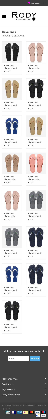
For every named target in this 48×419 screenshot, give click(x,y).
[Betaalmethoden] (8, 412)
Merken (11, 36)
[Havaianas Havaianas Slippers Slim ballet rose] (36, 52)
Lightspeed (6, 408)
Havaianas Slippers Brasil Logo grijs (10, 252)
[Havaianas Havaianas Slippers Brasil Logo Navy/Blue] (36, 237)
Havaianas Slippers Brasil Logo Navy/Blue (35, 252)
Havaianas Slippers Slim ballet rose (34, 67)
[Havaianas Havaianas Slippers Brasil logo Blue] (36, 274)
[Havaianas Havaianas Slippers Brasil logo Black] (12, 311)
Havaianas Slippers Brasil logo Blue (34, 289)
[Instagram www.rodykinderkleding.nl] (26, 367)
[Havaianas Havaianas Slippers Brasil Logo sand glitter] (12, 89)
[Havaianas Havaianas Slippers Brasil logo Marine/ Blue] (12, 126)
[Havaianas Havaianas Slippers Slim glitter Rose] (36, 163)
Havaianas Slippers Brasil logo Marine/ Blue (10, 141)
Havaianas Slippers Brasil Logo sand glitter (10, 104)
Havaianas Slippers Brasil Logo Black (34, 104)
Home (4, 36)
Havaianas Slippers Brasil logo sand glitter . (36, 141)
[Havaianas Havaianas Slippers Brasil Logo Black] (36, 89)
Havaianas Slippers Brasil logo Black (10, 326)
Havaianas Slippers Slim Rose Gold (10, 178)
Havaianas (19, 36)
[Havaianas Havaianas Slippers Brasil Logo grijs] (12, 237)
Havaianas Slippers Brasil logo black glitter (10, 67)
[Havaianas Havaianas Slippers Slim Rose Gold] (12, 163)
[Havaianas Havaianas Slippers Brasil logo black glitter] (12, 52)
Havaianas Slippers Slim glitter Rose (34, 178)
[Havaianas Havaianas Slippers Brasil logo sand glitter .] (36, 126)
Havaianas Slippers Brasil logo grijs (34, 215)
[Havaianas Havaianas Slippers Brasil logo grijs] (36, 200)
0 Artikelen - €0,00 (38, 3)
